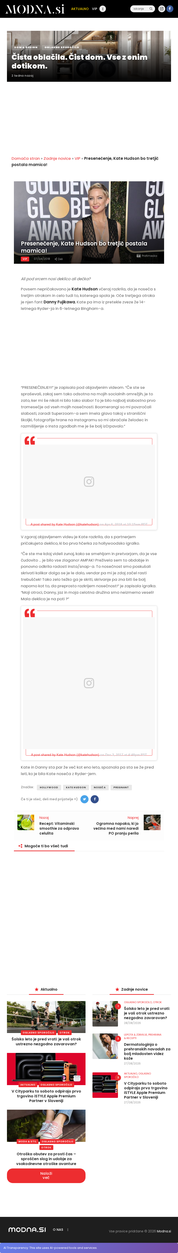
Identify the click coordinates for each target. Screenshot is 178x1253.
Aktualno (27, 1085)
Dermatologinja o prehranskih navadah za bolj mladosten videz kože (147, 1051)
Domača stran (26, 158)
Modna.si (164, 1231)
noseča (100, 787)
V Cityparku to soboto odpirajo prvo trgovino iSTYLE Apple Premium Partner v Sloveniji (46, 1096)
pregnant (121, 787)
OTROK (65, 1032)
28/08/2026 (132, 1023)
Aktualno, (131, 1073)
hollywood (49, 787)
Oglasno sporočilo (38, 1032)
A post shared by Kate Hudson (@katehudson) (65, 524)
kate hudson (76, 787)
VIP (77, 158)
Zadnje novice (57, 158)
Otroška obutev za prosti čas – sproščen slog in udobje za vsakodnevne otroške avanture (46, 1158)
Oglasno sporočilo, (138, 1002)
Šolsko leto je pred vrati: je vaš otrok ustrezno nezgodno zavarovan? (46, 1041)
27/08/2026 (132, 1063)
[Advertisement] (89, 116)
